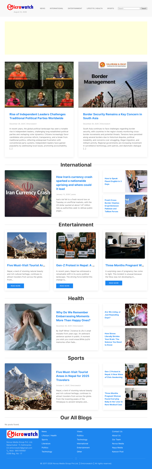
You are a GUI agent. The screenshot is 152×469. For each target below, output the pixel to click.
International (56, 8)
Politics (45, 447)
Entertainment (75, 8)
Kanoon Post (118, 451)
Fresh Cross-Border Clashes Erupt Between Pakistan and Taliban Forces (112, 206)
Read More (15, 286)
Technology (47, 451)
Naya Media (117, 447)
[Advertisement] (76, 38)
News (42, 8)
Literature (46, 443)
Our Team (116, 439)
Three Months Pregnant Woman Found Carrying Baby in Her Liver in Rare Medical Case (114, 399)
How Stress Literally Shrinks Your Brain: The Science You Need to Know (113, 339)
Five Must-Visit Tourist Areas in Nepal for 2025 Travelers (72, 376)
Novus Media (118, 443)
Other (79, 451)
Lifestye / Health (94, 8)
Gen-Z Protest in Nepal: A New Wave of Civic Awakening (95, 265)
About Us (116, 435)
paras (73, 194)
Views (79, 431)
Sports (110, 8)
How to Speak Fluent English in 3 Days (113, 181)
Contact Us (117, 431)
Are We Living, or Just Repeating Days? (113, 315)
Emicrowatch (32, 124)
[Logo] (20, 7)
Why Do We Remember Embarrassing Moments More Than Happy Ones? (73, 316)
